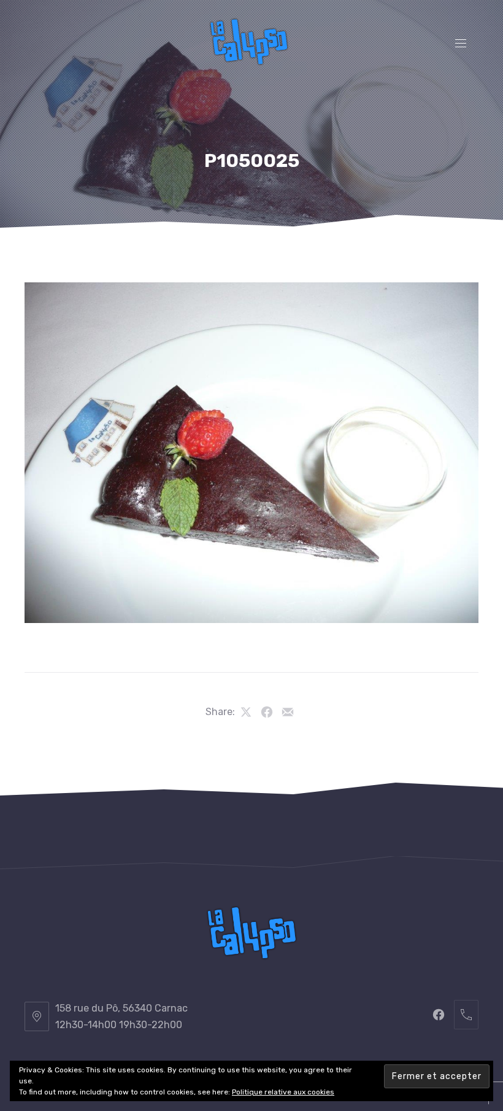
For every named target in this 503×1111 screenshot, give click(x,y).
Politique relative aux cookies (283, 1092)
